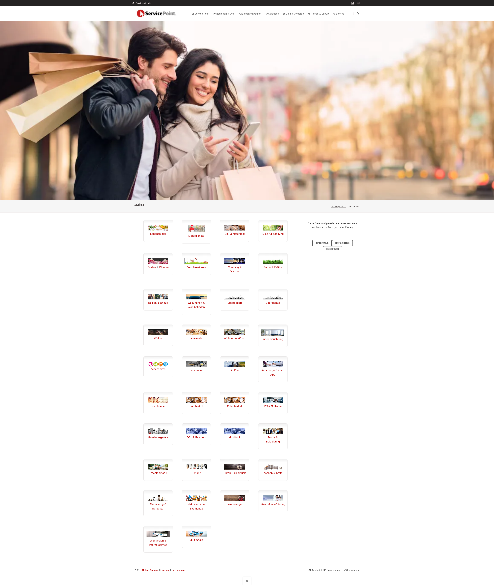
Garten (152, 267)
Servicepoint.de (338, 206)
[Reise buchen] (359, 3)
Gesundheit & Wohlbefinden (196, 305)
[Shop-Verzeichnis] (352, 3)
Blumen (164, 267)
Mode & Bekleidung (273, 439)
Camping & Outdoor (234, 269)
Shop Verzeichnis (342, 243)
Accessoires (158, 369)
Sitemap (165, 570)
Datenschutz (334, 570)
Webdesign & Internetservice (158, 542)
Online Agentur (150, 570)
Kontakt (315, 570)
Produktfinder (332, 249)
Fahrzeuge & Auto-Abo (272, 372)
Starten (358, 13)
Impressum (353, 570)
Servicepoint (178, 570)
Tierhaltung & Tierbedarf (158, 506)
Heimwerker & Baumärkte (196, 506)
